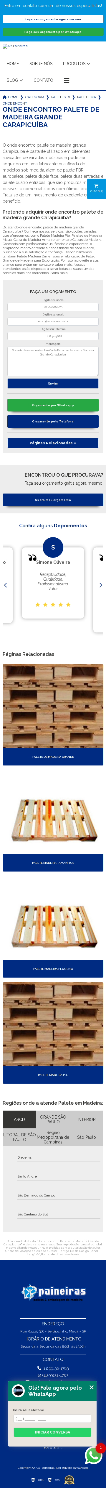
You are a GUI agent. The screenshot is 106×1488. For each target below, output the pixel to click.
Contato (43, 80)
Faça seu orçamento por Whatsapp (53, 31)
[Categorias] (66, 80)
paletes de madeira (60, 97)
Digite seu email (53, 314)
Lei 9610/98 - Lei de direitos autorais (53, 1254)
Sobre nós (40, 63)
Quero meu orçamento (53, 500)
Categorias (34, 97)
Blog (12, 80)
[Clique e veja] (53, 1293)
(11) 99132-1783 (56, 1368)
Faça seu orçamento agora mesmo (53, 19)
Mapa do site (53, 1448)
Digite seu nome (53, 300)
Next (100, 585)
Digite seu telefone (53, 329)
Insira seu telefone (28, 1410)
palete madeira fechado (86, 97)
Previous (6, 585)
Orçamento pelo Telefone (53, 421)
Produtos (74, 63)
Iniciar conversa (52, 1432)
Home (13, 63)
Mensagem (53, 343)
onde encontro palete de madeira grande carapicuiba (15, 103)
